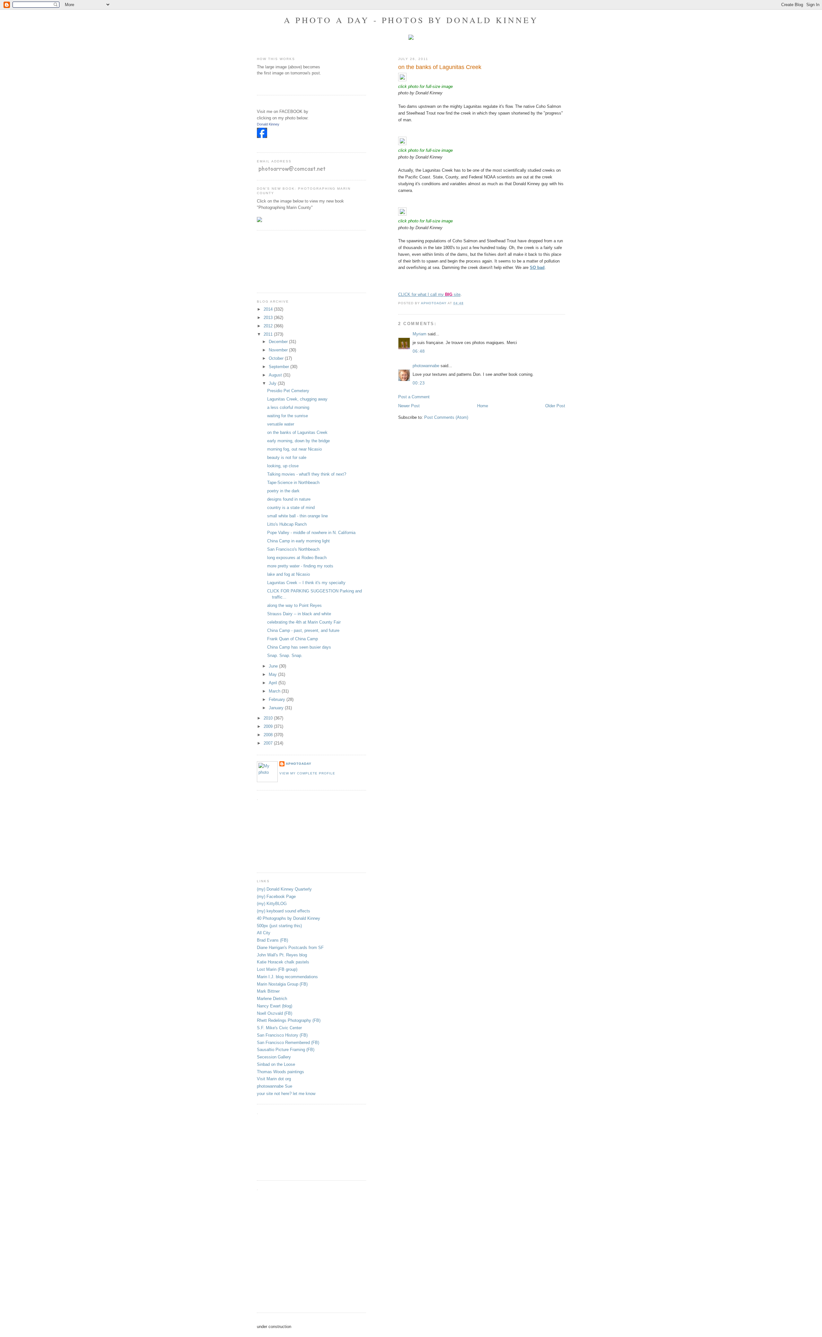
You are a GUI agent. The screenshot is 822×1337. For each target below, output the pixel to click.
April (273, 682)
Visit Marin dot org (274, 1078)
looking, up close (283, 465)
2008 (269, 734)
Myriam (419, 334)
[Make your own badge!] (257, 143)
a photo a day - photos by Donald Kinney (411, 19)
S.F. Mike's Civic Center (279, 1027)
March (275, 691)
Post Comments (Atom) (446, 417)
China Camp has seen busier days (299, 647)
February (277, 699)
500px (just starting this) (279, 925)
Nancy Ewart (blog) (274, 1006)
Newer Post (409, 405)
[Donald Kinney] (262, 136)
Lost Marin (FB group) (277, 969)
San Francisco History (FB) (282, 1035)
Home (482, 405)
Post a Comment (414, 396)
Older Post (555, 405)
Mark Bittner (268, 991)
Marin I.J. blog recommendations (287, 976)
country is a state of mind (291, 507)
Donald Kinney (268, 124)
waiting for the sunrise (287, 415)
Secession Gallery (274, 1057)
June (274, 666)
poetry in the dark (283, 490)
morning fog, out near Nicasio (294, 449)
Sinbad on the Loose (276, 1064)
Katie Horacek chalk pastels (283, 962)
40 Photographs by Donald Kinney (288, 918)
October (277, 358)
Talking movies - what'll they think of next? (306, 474)
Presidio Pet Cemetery (288, 390)
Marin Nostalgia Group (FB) (282, 984)
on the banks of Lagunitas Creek (297, 432)
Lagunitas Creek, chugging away (297, 399)
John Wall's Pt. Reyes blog (282, 955)
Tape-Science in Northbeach (293, 482)
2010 (269, 718)
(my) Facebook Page (276, 896)
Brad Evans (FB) (272, 940)
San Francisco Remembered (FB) (288, 1042)
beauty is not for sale (286, 457)
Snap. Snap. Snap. (284, 655)
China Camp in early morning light (298, 541)
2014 (269, 309)
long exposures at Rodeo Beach (297, 557)
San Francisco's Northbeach (293, 549)
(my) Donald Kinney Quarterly (284, 889)
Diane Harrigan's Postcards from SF (290, 947)
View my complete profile (307, 773)
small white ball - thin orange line (297, 515)
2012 (269, 325)
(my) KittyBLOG (272, 903)
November (279, 350)
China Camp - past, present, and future (303, 630)
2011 (269, 334)
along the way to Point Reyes (294, 605)
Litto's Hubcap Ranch (287, 524)
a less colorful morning (288, 407)
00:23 (419, 383)
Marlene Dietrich (272, 998)
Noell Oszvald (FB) (274, 1013)
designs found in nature (288, 499)
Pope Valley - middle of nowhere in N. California (311, 532)
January (277, 707)
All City (263, 932)
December (279, 341)
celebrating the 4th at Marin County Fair (304, 622)
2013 (269, 317)
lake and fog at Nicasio (288, 574)
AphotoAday (298, 763)
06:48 (419, 351)
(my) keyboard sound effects (283, 911)
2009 (269, 726)
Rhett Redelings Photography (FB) (288, 1020)
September (279, 366)
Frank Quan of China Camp (292, 638)
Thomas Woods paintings (280, 1071)
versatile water (280, 424)
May (273, 674)
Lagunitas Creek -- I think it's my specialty (306, 582)
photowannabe (426, 365)
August (276, 375)
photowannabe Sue (274, 1086)
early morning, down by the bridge (298, 440)
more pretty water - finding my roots (300, 566)
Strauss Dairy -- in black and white (299, 613)
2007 (269, 743)
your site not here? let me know (286, 1093)
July (273, 383)
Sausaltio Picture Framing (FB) (285, 1049)
